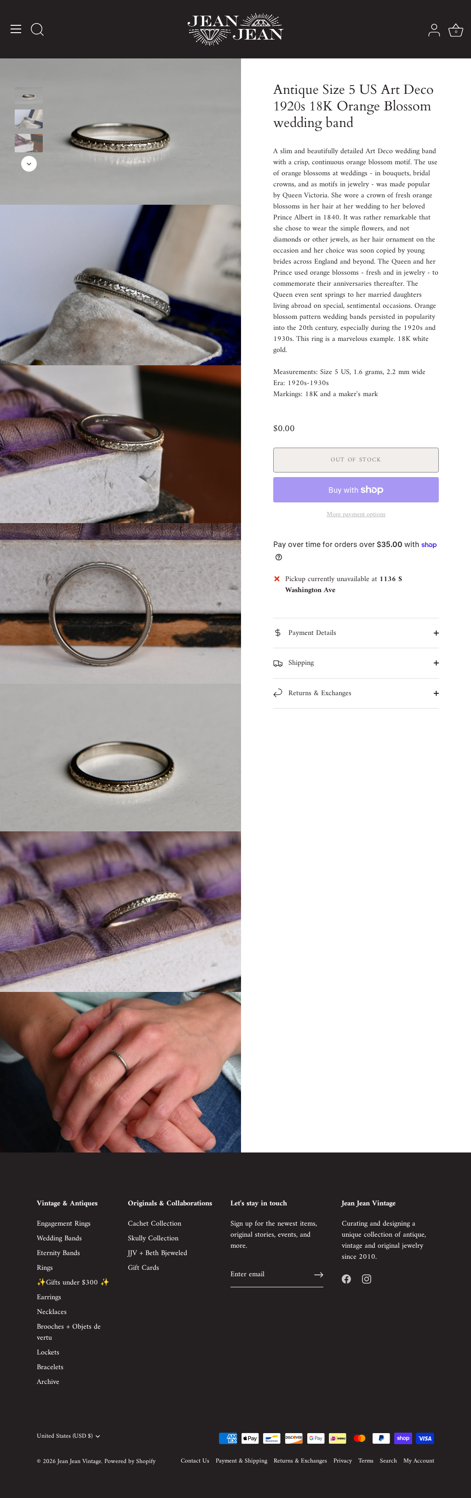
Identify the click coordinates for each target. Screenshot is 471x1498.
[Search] (37, 30)
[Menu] (16, 29)
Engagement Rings (64, 1223)
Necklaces (52, 1312)
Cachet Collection (154, 1223)
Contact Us (195, 1461)
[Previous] (29, 73)
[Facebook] (346, 1279)
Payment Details (311, 633)
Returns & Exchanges (318, 693)
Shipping (300, 663)
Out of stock (356, 460)
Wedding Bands (59, 1238)
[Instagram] (366, 1279)
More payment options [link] (356, 514)
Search (388, 1461)
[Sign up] (318, 1274)
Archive (48, 1382)
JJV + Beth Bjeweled (157, 1253)
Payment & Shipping (241, 1461)
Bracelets (50, 1367)
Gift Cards (143, 1268)
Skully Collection (153, 1238)
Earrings (49, 1297)
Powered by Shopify (129, 1461)
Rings (45, 1268)
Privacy (342, 1461)
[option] (29, 97)
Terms (365, 1461)
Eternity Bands (58, 1253)
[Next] (29, 164)
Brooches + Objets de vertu (69, 1332)
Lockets (48, 1352)
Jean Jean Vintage (79, 1461)
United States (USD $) (64, 1436)
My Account (418, 1461)
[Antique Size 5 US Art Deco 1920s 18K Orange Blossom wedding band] (28, 95)
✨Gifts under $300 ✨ (73, 1282)
